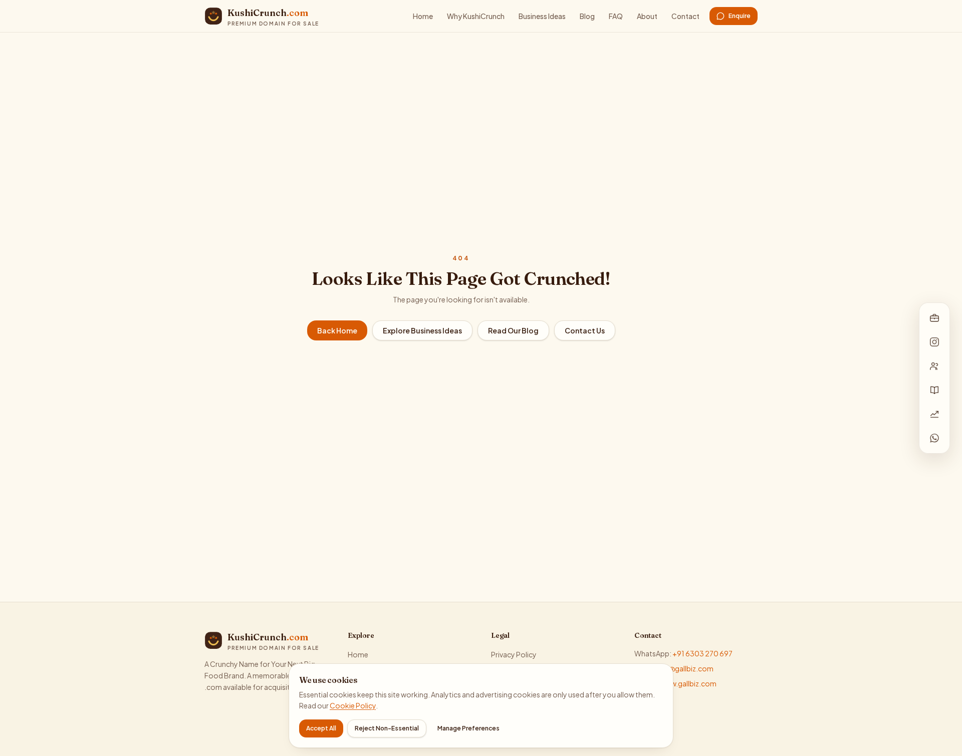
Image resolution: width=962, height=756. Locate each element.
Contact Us (585, 330)
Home (423, 16)
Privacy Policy (514, 654)
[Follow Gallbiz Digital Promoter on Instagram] (934, 342)
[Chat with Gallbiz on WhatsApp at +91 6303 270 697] (934, 438)
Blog (587, 16)
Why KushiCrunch (476, 16)
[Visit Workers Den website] (934, 366)
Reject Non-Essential (387, 728)
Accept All (321, 728)
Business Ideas (542, 16)
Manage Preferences (468, 728)
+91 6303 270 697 (702, 653)
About (647, 16)
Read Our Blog (513, 330)
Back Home (337, 330)
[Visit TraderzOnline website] (934, 414)
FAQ (616, 16)
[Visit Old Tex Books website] (934, 390)
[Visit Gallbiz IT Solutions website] (934, 318)
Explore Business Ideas (422, 330)
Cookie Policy (353, 705)
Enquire (740, 16)
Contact (685, 16)
